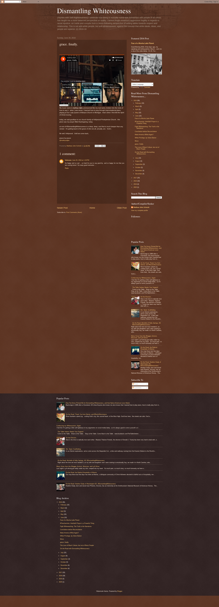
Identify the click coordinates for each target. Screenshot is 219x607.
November (138, 170)
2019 (135, 184)
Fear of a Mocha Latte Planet (142, 43)
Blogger (119, 591)
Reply (67, 168)
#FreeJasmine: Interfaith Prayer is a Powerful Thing (77, 523)
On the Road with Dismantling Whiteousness (144, 153)
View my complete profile (139, 210)
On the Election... (146, 297)
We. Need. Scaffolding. (148, 310)
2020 (135, 187)
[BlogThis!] (98, 146)
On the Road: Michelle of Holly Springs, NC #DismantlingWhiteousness (146, 324)
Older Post (122, 208)
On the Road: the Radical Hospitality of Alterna (149, 348)
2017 (135, 178)
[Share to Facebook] (102, 146)
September (139, 164)
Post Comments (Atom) (74, 212)
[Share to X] (100, 146)
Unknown (68, 160)
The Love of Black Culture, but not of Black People (77, 545)
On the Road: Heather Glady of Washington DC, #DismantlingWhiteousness (151, 363)
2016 (135, 100)
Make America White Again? (144, 134)
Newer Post (62, 208)
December (138, 174)
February (138, 103)
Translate (147, 87)
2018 (135, 181)
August (137, 161)
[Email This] (96, 146)
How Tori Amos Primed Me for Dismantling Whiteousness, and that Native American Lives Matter (151, 249)
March (137, 106)
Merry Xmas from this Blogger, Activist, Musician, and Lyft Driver (144, 337)
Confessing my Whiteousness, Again (143, 278)
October (138, 167)
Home (92, 208)
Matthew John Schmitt (141, 207)
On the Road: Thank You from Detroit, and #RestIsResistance (151, 264)
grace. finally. (139, 144)
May (137, 112)
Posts (136, 384)
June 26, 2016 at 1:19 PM (80, 160)
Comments (137, 388)
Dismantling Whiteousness (94, 10)
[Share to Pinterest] (104, 146)
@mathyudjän (64, 140)
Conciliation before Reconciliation (146, 131)
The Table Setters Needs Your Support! (145, 287)
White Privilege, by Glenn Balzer (145, 138)
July (136, 158)
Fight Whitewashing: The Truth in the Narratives (76, 526)
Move (136, 141)
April (137, 109)
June (137, 116)
